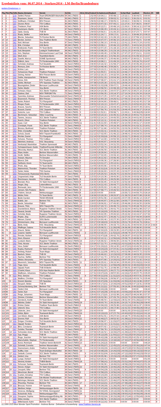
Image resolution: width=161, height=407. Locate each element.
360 (15, 284)
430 (15, 332)
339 (15, 343)
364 (15, 324)
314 (15, 128)
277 (15, 72)
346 (15, 249)
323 (15, 75)
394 (15, 308)
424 (15, 227)
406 (15, 321)
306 (15, 53)
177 (15, 209)
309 (15, 254)
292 (15, 244)
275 (15, 134)
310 (15, 85)
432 (15, 353)
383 (15, 64)
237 (15, 219)
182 (15, 294)
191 (15, 83)
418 (15, 233)
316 (15, 270)
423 (15, 276)
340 (15, 69)
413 (15, 238)
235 (15, 340)
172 (15, 126)
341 (15, 394)
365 (15, 268)
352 (15, 241)
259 (15, 187)
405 (15, 386)
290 (15, 211)
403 (15, 380)
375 (15, 104)
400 (15, 378)
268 (15, 286)
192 (15, 77)
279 (15, 171)
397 (15, 246)
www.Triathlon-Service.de (90, 404)
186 (15, 59)
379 (15, 257)
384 (15, 214)
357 (15, 372)
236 (15, 278)
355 (15, 273)
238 (15, 388)
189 (15, 399)
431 (15, 364)
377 (15, 337)
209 (15, 144)
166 (15, 40)
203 (15, 185)
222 (15, 120)
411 (14, 356)
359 (15, 303)
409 (15, 396)
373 (15, 67)
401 (15, 361)
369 (15, 166)
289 (15, 51)
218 (15, 190)
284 (15, 289)
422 (15, 402)
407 (15, 300)
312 (15, 160)
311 (14, 225)
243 (15, 262)
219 (15, 201)
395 (15, 316)
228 (15, 107)
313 (15, 198)
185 (15, 93)
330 (15, 348)
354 (15, 168)
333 (15, 367)
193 (15, 313)
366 (15, 152)
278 (15, 16)
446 (15, 118)
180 (15, 99)
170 (15, 182)
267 (15, 329)
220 (15, 351)
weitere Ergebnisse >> (11, 8)
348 (15, 359)
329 (15, 29)
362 (15, 42)
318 (15, 319)
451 (15, 375)
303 (15, 56)
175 (15, 61)
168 (15, 37)
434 (15, 335)
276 (15, 147)
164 (15, 115)
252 (15, 383)
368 (15, 217)
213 (15, 21)
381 (15, 96)
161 (15, 203)
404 (15, 327)
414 (15, 370)
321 (15, 235)
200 (15, 112)
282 (15, 88)
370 (15, 34)
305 (15, 222)
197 (15, 24)
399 (15, 193)
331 (15, 80)
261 (15, 18)
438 (15, 177)
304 (15, 297)
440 (15, 260)
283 (15, 163)
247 (15, 32)
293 (15, 174)
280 (15, 292)
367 (15, 305)
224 (15, 230)
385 (15, 139)
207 (15, 252)
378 (15, 48)
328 (15, 391)
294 (15, 26)
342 (15, 206)
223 (15, 109)
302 (15, 150)
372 (15, 281)
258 (15, 179)
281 (15, 101)
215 (15, 158)
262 (15, 136)
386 (15, 91)
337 (15, 123)
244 (15, 195)
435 (15, 265)
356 (15, 142)
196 (15, 155)
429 (15, 345)
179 (15, 45)
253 (15, 131)
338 (15, 311)
